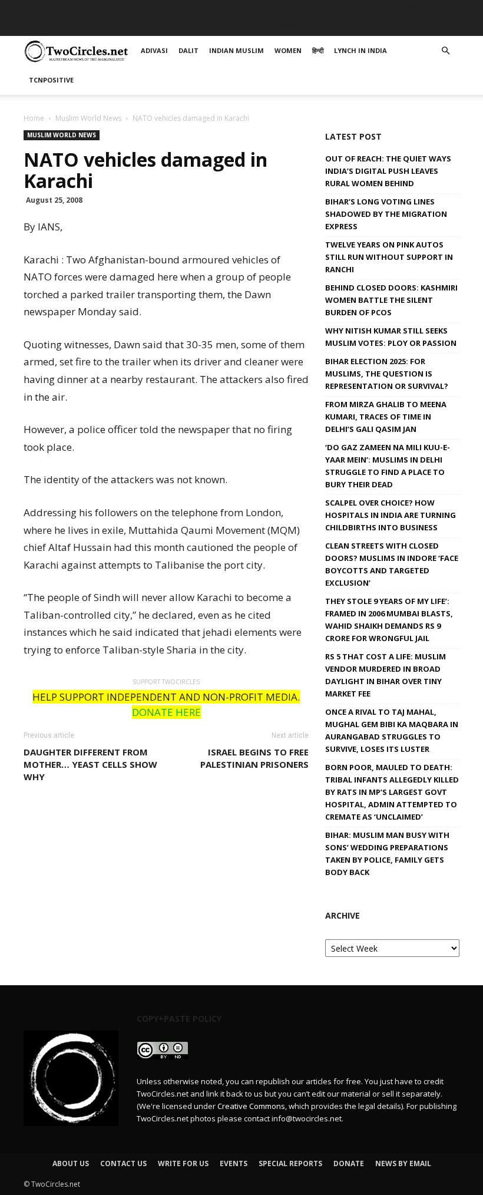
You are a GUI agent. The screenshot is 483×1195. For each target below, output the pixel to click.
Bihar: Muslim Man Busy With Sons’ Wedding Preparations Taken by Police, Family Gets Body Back (387, 853)
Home (34, 118)
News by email (403, 1163)
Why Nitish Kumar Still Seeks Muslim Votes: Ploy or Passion (390, 336)
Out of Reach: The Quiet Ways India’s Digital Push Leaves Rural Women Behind (388, 171)
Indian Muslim (195, 26)
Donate (348, 1163)
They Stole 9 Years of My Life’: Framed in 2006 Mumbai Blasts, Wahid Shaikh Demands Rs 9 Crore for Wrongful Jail (389, 619)
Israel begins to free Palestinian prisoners (254, 758)
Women (255, 26)
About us (70, 1163)
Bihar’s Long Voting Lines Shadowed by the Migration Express (386, 214)
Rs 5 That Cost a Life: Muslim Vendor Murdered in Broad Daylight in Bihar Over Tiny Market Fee (385, 675)
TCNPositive (413, 26)
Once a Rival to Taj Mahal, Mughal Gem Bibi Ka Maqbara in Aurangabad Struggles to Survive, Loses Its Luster (391, 730)
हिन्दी (291, 26)
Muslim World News (88, 118)
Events (233, 1163)
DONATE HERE (166, 712)
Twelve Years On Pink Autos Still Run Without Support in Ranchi (389, 257)
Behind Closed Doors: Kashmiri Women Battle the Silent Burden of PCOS (391, 300)
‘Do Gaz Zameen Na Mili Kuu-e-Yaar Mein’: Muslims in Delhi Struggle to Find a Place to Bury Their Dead (387, 466)
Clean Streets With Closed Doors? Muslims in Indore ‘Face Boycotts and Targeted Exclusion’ (391, 564)
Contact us (123, 1163)
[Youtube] (450, 9)
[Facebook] (373, 9)
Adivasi (103, 26)
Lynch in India (343, 26)
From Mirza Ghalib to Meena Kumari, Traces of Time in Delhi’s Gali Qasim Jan (385, 416)
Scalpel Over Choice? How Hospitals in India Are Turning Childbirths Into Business (390, 515)
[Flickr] (392, 9)
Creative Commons (251, 1106)
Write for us (183, 1163)
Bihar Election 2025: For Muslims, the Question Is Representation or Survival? (386, 373)
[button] (445, 51)
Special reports (290, 1163)
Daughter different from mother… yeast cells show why (90, 764)
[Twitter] (431, 9)
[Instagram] (412, 9)
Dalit (142, 26)
